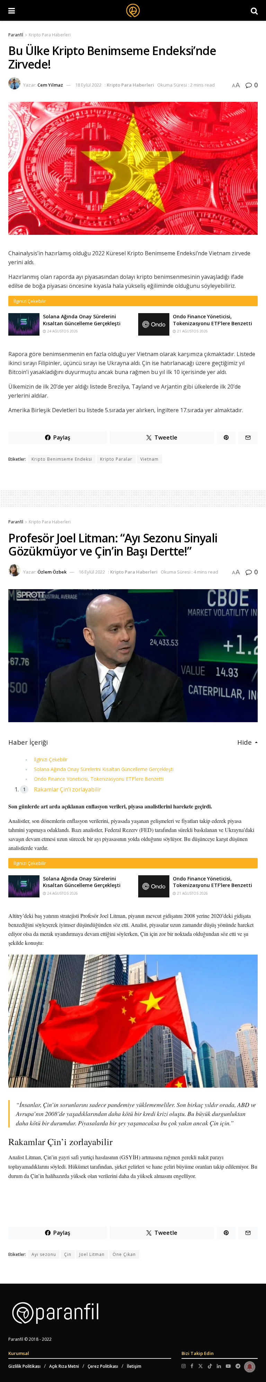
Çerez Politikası (103, 1366)
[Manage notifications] (249, 1366)
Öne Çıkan (124, 1254)
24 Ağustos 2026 (62, 331)
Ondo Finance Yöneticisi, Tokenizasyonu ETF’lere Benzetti (212, 320)
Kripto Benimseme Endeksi (62, 459)
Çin (67, 1254)
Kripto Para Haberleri (50, 35)
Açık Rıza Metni (64, 1366)
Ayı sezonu (44, 1254)
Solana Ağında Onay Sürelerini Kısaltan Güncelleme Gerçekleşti (82, 320)
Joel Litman (92, 1254)
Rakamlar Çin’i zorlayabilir (67, 789)
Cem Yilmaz (50, 85)
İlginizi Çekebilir (51, 759)
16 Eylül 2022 (92, 572)
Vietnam (149, 459)
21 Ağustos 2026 (192, 331)
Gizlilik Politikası (24, 1366)
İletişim (134, 1366)
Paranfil (15, 35)
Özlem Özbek (51, 572)
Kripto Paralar (116, 459)
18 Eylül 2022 (88, 85)
